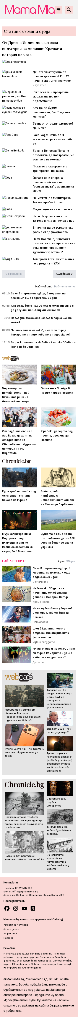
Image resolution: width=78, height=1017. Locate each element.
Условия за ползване (15, 925)
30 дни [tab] (70, 561)
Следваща (63, 274)
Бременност (41, 602)
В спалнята (40, 582)
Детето (38, 662)
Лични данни (11, 929)
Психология (41, 622)
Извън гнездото (44, 642)
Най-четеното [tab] (64, 286)
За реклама (10, 933)
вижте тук (64, 964)
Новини (8, 938)
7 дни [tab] (61, 561)
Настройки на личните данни (22, 967)
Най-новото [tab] (43, 286)
